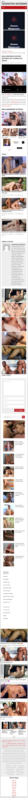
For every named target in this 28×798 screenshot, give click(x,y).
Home (4, 51)
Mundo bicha (19, 770)
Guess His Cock (6, 602)
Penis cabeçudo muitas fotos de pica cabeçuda (19, 494)
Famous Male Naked (7, 599)
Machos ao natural (11, 767)
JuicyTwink (5, 618)
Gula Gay (5, 576)
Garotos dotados (6, 62)
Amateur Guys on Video (8, 596)
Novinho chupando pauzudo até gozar (19, 467)
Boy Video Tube (6, 612)
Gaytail (4, 615)
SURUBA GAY (21, 767)
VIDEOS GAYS (19, 62)
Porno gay (14, 782)
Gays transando (10, 769)
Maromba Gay (6, 582)
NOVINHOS (8, 765)
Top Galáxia (5, 579)
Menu (3, 7)
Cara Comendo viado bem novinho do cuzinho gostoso (19, 456)
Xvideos (14, 788)
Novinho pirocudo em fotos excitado (20, 531)
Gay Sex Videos (6, 590)
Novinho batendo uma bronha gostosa (19, 506)
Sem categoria (20, 772)
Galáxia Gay (5, 573)
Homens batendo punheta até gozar (19, 480)
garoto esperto (15, 102)
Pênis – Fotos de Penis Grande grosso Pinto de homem (19, 443)
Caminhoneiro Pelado (8, 593)
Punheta (15, 765)
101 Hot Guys (6, 609)
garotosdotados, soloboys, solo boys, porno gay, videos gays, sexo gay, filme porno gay (14, 745)
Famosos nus (10, 770)
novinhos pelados (7, 105)
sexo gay (8, 94)
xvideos (14, 790)
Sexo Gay (14, 780)
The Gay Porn (6, 607)
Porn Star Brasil (6, 585)
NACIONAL (21, 765)
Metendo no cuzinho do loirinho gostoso (14, 232)
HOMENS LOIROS (20, 769)
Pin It (9, 150)
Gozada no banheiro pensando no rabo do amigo (20, 545)
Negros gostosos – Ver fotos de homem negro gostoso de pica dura (19, 520)
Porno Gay (14, 785)
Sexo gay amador (10, 772)
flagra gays (19, 774)
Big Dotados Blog (7, 587)
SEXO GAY (9, 51)
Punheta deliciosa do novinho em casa (19, 557)
